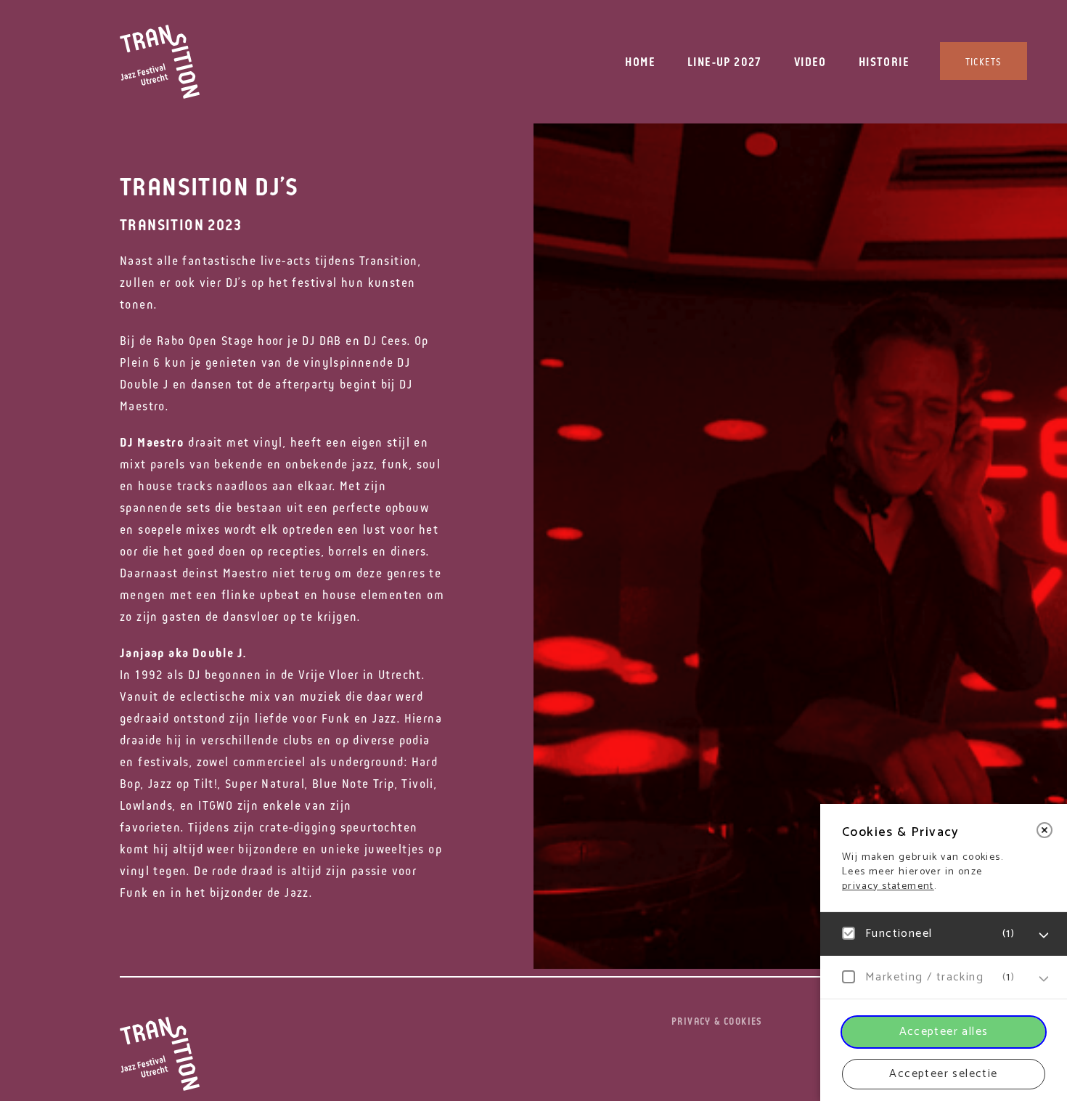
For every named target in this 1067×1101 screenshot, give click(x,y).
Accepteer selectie (943, 1074)
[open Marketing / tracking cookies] (1044, 979)
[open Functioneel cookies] (1044, 935)
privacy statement (888, 886)
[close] (1044, 830)
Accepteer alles (944, 1031)
